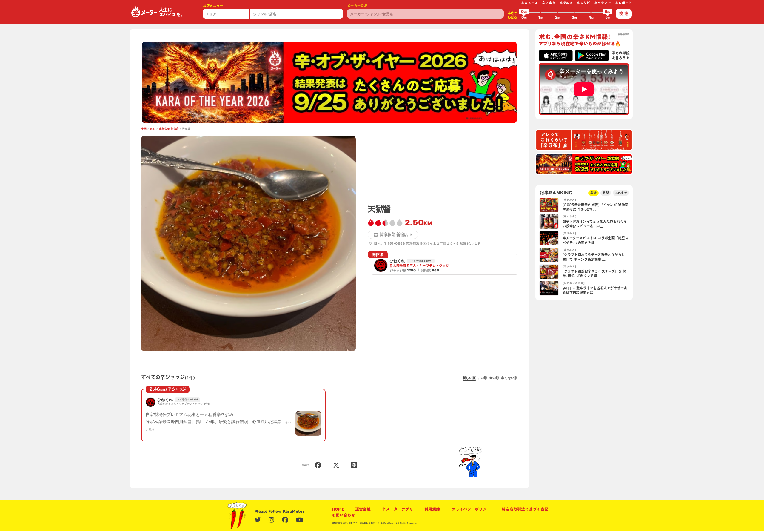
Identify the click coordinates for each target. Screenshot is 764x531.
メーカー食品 (357, 5)
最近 (593, 192)
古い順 (482, 378)
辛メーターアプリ (397, 509)
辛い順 (494, 378)
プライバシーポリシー (471, 509)
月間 (606, 192)
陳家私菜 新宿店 (169, 128)
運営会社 (363, 509)
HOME (338, 509)
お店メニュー (213, 5)
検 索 (623, 13)
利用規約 (432, 509)
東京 (152, 128)
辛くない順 (509, 378)
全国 (144, 128)
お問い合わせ (343, 515)
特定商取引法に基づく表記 (525, 509)
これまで (621, 192)
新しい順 (469, 378)
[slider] (524, 13)
